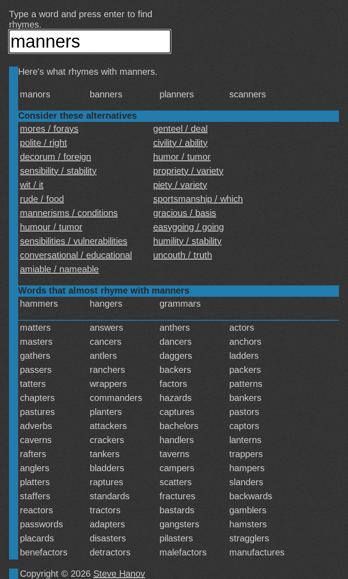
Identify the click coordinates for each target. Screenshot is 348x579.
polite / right (43, 143)
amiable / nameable (59, 269)
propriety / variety (188, 171)
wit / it (32, 185)
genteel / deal (180, 129)
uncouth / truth (182, 255)
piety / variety (180, 185)
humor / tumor (182, 157)
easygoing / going (188, 227)
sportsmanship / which (198, 199)
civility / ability (180, 143)
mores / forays (49, 129)
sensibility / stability (58, 171)
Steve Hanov (119, 574)
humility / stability (187, 241)
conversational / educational (76, 255)
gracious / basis (184, 213)
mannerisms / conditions (69, 213)
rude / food (42, 199)
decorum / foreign (55, 157)
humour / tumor (51, 227)
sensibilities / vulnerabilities (73, 241)
